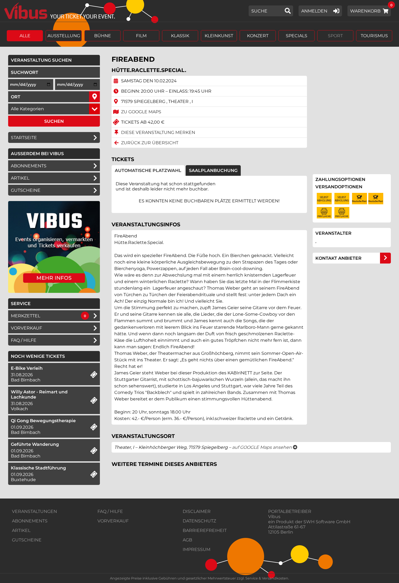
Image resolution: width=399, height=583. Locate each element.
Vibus (274, 516)
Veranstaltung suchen (55, 60)
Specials (296, 35)
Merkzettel (25, 315)
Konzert (257, 35)
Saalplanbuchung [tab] (213, 170)
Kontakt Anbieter (338, 258)
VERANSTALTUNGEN (34, 511)
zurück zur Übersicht (149, 142)
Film (141, 35)
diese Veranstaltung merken (158, 132)
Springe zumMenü (37, 4)
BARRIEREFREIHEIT (205, 530)
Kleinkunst (219, 35)
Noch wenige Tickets (38, 356)
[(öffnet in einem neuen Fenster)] (54, 291)
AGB (187, 540)
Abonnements (28, 165)
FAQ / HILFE (110, 511)
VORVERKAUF (113, 521)
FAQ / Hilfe (23, 340)
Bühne (102, 35)
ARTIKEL (20, 178)
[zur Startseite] (57, 11)
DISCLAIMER (197, 511)
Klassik (180, 35)
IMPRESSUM (196, 549)
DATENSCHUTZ (199, 521)
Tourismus (374, 35)
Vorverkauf (26, 328)
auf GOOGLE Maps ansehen (264, 447)
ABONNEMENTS (29, 521)
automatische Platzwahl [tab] (148, 170)
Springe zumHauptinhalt (4, 4)
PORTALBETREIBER (289, 511)
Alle (25, 35)
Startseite (24, 137)
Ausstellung (63, 35)
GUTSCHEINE (25, 190)
